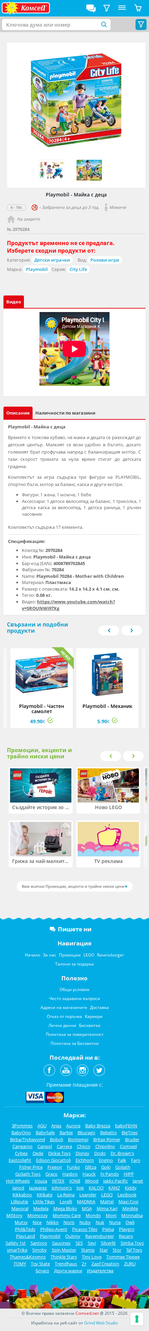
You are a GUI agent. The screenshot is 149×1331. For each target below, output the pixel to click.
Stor (117, 1250)
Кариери (94, 1016)
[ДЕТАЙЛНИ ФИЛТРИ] (106, 8)
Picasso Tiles (84, 1229)
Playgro (126, 1229)
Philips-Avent (53, 1229)
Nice (37, 1222)
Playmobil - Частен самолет (41, 709)
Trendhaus (66, 1264)
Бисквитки (89, 1025)
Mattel (107, 1201)
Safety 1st (16, 1243)
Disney (82, 1153)
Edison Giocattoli (53, 1160)
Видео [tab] (13, 302)
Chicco (83, 1146)
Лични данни (62, 1025)
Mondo (93, 1215)
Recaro (126, 1236)
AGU (41, 1126)
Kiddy (131, 1188)
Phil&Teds (25, 1229)
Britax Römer (106, 1139)
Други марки (68, 1270)
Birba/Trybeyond (27, 1139)
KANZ (114, 1188)
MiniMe (130, 1208)
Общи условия (74, 989)
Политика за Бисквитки (75, 1043)
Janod (18, 1188)
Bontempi (78, 1139)
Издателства (100, 1270)
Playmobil (37, 269)
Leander (87, 1195)
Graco (51, 1174)
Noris (68, 1222)
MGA (87, 1208)
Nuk (100, 1222)
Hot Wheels (18, 1181)
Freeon (54, 1167)
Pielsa (108, 1229)
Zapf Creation (105, 1264)
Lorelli (66, 1201)
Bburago (86, 1132)
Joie (80, 1188)
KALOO (96, 1188)
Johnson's (62, 1188)
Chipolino (105, 1146)
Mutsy (21, 1222)
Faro (135, 1160)
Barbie (66, 1132)
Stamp (88, 1250)
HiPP (129, 1174)
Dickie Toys (59, 1153)
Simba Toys (132, 1243)
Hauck (89, 1174)
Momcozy (37, 1215)
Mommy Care (67, 1215)
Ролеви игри (104, 260)
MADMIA (86, 1201)
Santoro (38, 1243)
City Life (78, 269)
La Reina (65, 1195)
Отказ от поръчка (64, 1016)
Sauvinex (61, 1243)
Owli (129, 1222)
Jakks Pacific (115, 1181)
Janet (138, 1181)
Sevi (92, 1243)
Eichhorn (85, 1160)
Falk (122, 1160)
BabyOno (21, 1132)
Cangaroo (22, 1146)
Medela (41, 1208)
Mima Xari (107, 1208)
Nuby (85, 1222)
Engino (106, 1160)
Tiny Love (92, 1257)
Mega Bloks (65, 1208)
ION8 (74, 1181)
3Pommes (22, 1126)
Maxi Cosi (128, 1201)
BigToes (130, 1132)
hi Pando (109, 1174)
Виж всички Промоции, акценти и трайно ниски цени (73, 886)
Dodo (100, 1153)
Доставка (99, 1007)
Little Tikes (44, 1201)
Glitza (90, 1167)
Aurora (73, 1126)
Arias (56, 1126)
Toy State (40, 1264)
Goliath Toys (28, 1174)
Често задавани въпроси (74, 998)
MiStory (14, 1215)
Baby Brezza (97, 1126)
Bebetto (108, 1132)
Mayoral (19, 1208)
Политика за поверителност (75, 1034)
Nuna (115, 1222)
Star (103, 1250)
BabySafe (45, 1132)
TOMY (20, 1264)
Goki (106, 1167)
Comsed (128, 1146)
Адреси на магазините (64, 1007)
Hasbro (70, 1174)
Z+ (84, 1264)
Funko (73, 1167)
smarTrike (17, 1250)
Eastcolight (20, 1160)
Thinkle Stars (64, 1257)
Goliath (122, 1167)
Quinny (72, 1236)
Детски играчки (52, 260)
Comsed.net (87, 1313)
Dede (38, 1153)
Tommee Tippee (123, 1257)
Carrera (64, 1146)
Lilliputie (19, 1201)
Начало (32, 955)
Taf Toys (134, 1250)
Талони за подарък (74, 964)
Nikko (52, 1222)
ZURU (129, 1264)
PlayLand (25, 1236)
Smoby (39, 1250)
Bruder (132, 1139)
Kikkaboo (22, 1195)
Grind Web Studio (101, 1323)
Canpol (44, 1146)
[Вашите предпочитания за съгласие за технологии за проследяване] (136, 1318)
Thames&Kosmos (28, 1257)
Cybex (21, 1153)
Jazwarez (38, 1188)
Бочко (42, 1270)
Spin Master (64, 1250)
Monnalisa (132, 1215)
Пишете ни (74, 929)
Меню (122, 8)
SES (79, 1243)
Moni (111, 1215)
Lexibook (127, 1195)
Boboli (56, 1139)
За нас (49, 955)
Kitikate (44, 1195)
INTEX (58, 1181)
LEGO (89, 955)
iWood (91, 1181)
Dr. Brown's (122, 1153)
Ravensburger (110, 955)
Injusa (41, 1181)
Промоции (70, 955)
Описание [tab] (18, 413)
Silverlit (108, 1243)
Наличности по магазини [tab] (65, 413)
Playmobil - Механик (107, 706)
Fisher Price (31, 1167)
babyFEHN (126, 1126)
